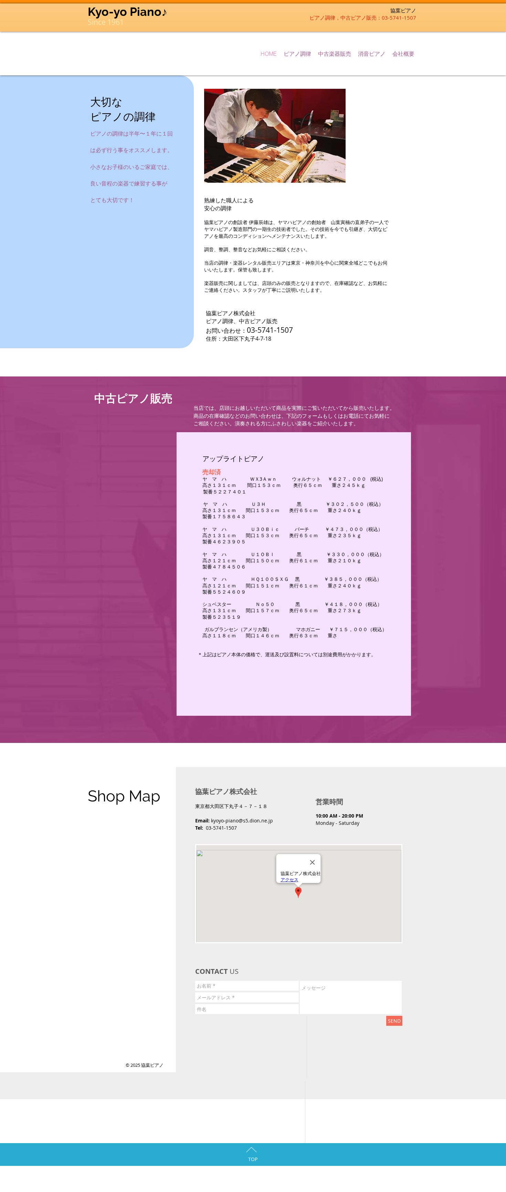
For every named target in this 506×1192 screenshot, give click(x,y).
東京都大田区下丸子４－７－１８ (231, 806)
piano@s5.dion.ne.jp (249, 820)
